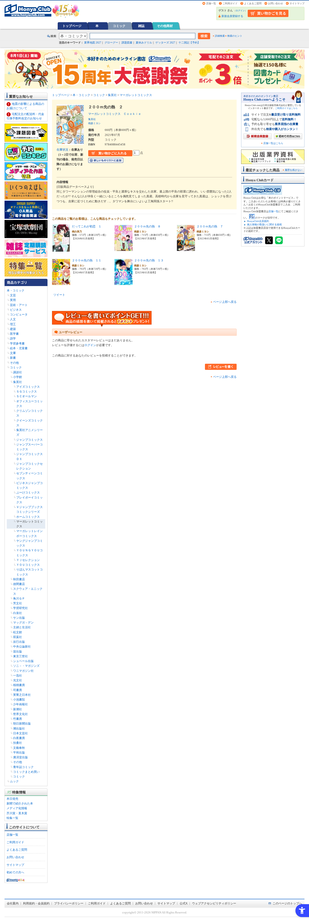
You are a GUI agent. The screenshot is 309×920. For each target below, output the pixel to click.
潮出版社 (19, 728)
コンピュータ (19, 314)
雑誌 (141, 26)
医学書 (14, 333)
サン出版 (19, 617)
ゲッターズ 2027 (165, 42)
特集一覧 (12, 818)
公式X (184, 903)
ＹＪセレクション (28, 560)
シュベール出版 (23, 661)
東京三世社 (20, 656)
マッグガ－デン (23, 622)
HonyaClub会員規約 (258, 221)
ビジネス (16, 309)
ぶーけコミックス (28, 492)
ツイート (59, 294)
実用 (13, 300)
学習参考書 (17, 343)
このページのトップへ (287, 903)
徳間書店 (19, 584)
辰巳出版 (19, 641)
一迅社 (17, 675)
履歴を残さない (293, 170)
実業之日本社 (22, 694)
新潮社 (17, 709)
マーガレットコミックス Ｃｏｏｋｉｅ (116, 114)
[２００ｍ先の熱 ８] (123, 249)
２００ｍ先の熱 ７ (210, 226)
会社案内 (13, 903)
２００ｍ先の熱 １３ (149, 260)
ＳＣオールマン (26, 396)
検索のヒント (234, 35)
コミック (119, 26)
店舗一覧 (211, 3)
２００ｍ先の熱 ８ (147, 226)
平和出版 (19, 752)
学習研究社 (20, 608)
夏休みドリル (144, 42)
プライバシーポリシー (68, 903)
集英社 (17, 382)
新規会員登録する (232, 16)
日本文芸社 (20, 733)
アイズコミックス (28, 386)
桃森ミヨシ (94, 123)
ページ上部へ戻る (225, 301)
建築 (13, 329)
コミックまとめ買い (26, 771)
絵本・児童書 (19, 348)
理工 (13, 324)
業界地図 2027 (92, 42)
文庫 (13, 353)
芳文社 (17, 603)
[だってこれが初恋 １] (61, 249)
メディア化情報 (17, 808)
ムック (14, 781)
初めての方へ (15, 872)
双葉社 (17, 637)
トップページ (71, 26)
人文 (13, 319)
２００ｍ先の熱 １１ (86, 260)
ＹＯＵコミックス (28, 564)
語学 (13, 338)
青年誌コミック (23, 767)
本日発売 (12, 798)
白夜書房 (19, 738)
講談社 (17, 372)
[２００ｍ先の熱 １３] (123, 283)
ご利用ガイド (230, 3)
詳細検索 (220, 35)
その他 (14, 362)
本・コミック (15, 290)
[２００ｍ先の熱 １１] (61, 283)
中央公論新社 (22, 646)
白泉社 (17, 613)
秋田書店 (19, 579)
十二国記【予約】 (189, 42)
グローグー (111, 42)
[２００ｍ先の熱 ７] (186, 249)
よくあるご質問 (252, 3)
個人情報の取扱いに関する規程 (264, 224)
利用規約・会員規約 (36, 903)
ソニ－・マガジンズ (26, 665)
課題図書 (126, 42)
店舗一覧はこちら (273, 143)
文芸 (13, 295)
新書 (13, 357)
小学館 (17, 377)
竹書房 (17, 718)
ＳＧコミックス (26, 391)
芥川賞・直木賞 (17, 813)
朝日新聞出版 (22, 723)
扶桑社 (17, 742)
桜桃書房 (19, 685)
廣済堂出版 (20, 757)
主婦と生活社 (22, 627)
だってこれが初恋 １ (86, 226)
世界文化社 (20, 714)
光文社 (17, 680)
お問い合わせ (275, 3)
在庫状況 (62, 149)
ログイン (240, 10)
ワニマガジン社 (23, 670)
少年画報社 (20, 704)
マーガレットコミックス (136, 95)
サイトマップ (297, 3)
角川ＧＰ (19, 598)
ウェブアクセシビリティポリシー (214, 903)
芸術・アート (19, 305)
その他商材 (165, 26)
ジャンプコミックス (29, 439)
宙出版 (17, 651)
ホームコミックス (28, 516)
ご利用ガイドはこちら (286, 108)
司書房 (17, 690)
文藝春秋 (19, 747)
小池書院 (19, 699)
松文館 (17, 632)
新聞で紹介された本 (20, 803)
